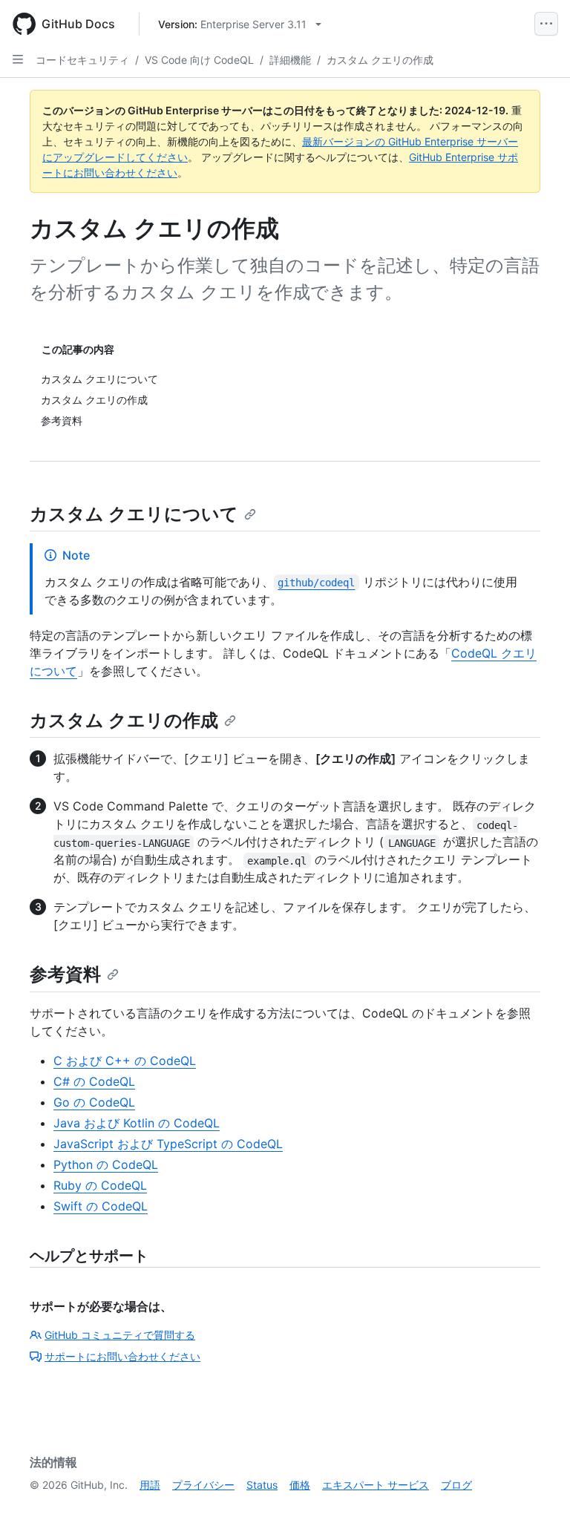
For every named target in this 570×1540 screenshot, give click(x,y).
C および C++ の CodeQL (124, 1060)
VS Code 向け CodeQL (199, 59)
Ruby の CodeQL (100, 1185)
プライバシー (203, 1484)
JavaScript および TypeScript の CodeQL (168, 1143)
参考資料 (65, 974)
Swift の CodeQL (100, 1206)
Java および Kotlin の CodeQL (136, 1122)
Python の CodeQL (105, 1164)
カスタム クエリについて (134, 514)
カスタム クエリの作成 (380, 59)
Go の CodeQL (94, 1102)
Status (262, 1484)
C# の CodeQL (94, 1081)
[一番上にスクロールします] (537, 1507)
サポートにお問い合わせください (122, 1356)
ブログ (456, 1484)
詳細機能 (290, 59)
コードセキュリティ (82, 59)
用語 (150, 1484)
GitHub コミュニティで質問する (120, 1334)
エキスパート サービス (375, 1484)
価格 (299, 1484)
